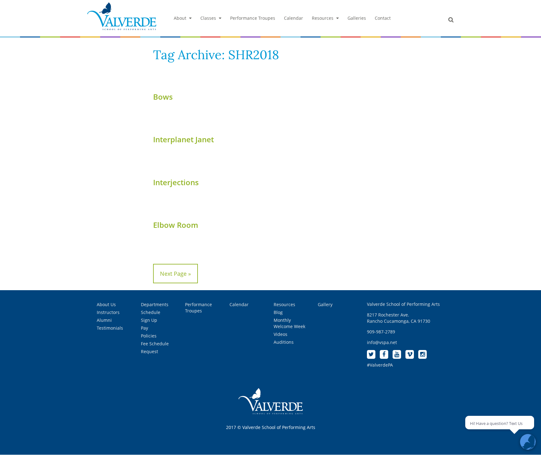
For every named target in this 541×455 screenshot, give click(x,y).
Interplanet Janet (183, 139)
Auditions (284, 342)
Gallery (325, 304)
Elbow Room (175, 225)
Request (149, 351)
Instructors (108, 312)
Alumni (104, 320)
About (180, 18)
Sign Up (149, 320)
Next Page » (175, 273)
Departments (154, 304)
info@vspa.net (382, 342)
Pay (144, 328)
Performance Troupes (252, 18)
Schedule (150, 312)
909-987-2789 (381, 332)
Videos (280, 334)
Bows (163, 97)
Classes (208, 18)
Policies (149, 336)
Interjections (176, 182)
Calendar (293, 18)
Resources (322, 18)
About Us (106, 304)
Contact (383, 18)
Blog (278, 312)
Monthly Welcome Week (289, 323)
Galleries (357, 18)
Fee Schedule (155, 344)
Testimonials (110, 328)
